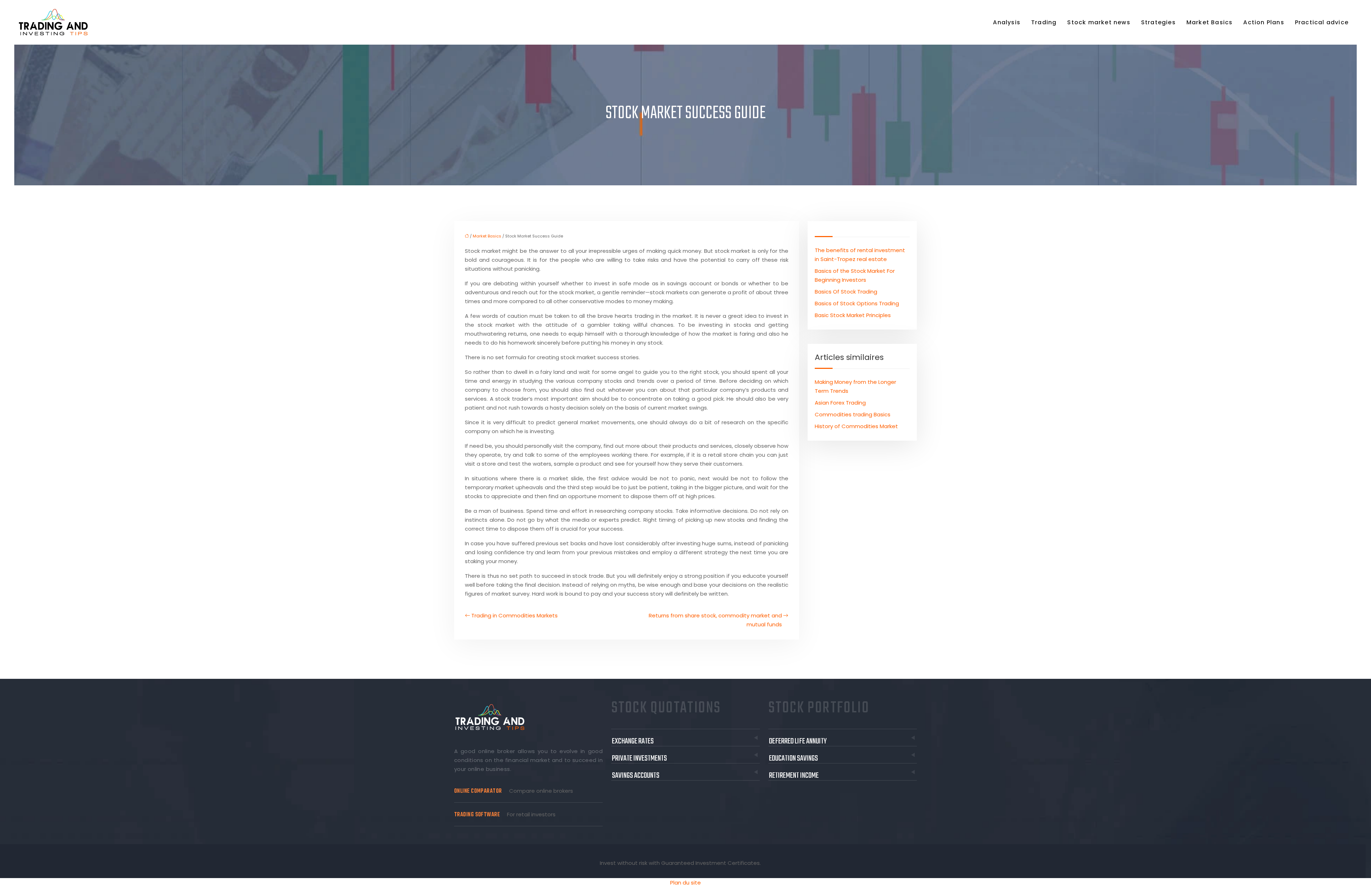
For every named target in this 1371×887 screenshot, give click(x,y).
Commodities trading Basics (852, 414)
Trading (1043, 22)
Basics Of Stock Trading (846, 291)
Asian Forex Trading (840, 402)
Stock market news (1098, 22)
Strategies (1158, 22)
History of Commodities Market (856, 426)
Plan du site (685, 882)
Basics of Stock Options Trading (857, 303)
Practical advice (1322, 22)
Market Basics (1209, 22)
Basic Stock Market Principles (853, 315)
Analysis (1006, 22)
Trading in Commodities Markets (514, 615)
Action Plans (1263, 22)
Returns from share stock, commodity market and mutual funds (715, 620)
